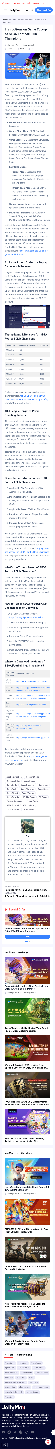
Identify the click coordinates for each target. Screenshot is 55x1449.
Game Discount (27, 785)
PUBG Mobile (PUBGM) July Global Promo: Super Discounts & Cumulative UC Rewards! (27, 1103)
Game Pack (11, 789)
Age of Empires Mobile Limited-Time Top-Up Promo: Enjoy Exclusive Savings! (27, 1029)
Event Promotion (11, 1373)
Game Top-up (28, 793)
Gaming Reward (32, 1392)
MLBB (31, 1378)
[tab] (6, 45)
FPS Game (9, 1378)
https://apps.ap (22, 688)
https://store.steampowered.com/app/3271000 (34, 705)
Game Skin (9, 1397)
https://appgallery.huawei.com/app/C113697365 (35, 738)
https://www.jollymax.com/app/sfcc (26, 617)
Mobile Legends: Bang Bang (15, 1382)
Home (5, 20)
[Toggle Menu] (5, 10)
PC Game (43, 797)
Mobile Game (29, 797)
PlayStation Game (14, 801)
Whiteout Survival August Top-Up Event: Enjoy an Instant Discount (25, 1342)
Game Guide (9, 1363)
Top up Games (13, 809)
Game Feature (27, 1373)
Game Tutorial (13, 797)
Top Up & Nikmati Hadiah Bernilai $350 (24, 929)
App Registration (14, 777)
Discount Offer (13, 781)
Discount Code (32, 777)
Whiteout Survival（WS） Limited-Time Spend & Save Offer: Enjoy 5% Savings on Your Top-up (25, 1066)
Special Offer (9, 1368)
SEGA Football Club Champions (20, 805)
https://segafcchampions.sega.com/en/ (32, 681)
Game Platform (27, 789)
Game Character (42, 1373)
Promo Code (32, 801)
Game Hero (21, 1378)
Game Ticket (12, 793)
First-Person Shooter (41, 1387)
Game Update (10, 1387)
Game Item (43, 785)
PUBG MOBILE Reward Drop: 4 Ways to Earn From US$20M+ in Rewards (26, 1230)
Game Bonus (29, 781)
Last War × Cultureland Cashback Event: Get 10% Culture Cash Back (27, 1188)
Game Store (43, 789)
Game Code (12, 785)
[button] (25, 941)
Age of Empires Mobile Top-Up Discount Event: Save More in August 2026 (25, 1305)
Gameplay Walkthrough (13, 1392)
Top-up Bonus (29, 809)
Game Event (22, 1363)
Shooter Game (24, 1387)
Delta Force (34, 1382)
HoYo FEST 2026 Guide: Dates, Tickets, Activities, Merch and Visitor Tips (24, 1139)
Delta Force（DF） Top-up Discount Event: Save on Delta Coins (26, 1267)
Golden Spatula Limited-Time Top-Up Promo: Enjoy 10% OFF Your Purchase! (27, 987)
